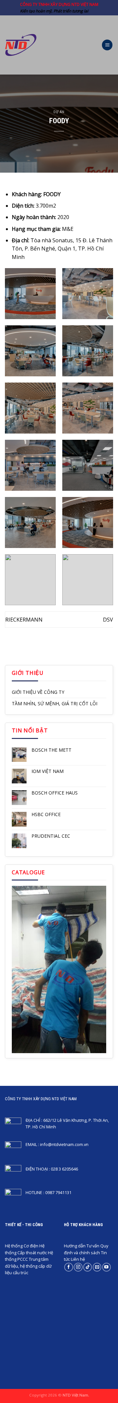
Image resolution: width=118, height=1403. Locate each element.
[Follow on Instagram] (78, 1267)
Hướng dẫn (75, 1246)
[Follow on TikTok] (87, 1267)
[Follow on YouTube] (106, 1267)
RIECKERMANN (24, 619)
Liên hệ (78, 1259)
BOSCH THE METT (51, 750)
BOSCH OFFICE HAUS (54, 793)
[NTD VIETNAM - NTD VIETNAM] (20, 45)
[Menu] (107, 45)
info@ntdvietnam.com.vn (64, 1144)
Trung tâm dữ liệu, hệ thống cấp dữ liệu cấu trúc (28, 1265)
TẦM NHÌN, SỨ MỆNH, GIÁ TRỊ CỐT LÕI (54, 703)
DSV (108, 619)
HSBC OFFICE (46, 814)
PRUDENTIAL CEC (50, 836)
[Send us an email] (97, 1267)
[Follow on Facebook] (68, 1267)
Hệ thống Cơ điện (21, 1246)
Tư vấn (93, 1246)
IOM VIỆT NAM (47, 771)
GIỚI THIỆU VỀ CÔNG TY (38, 692)
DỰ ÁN (59, 112)
